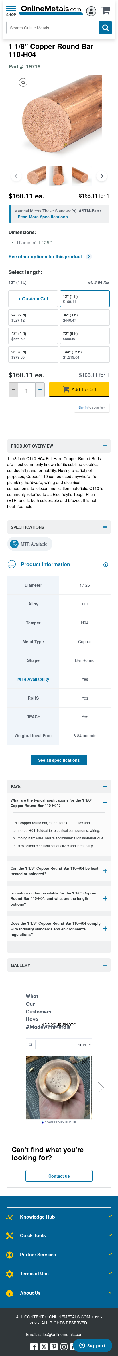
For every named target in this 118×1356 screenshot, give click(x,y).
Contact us (59, 1176)
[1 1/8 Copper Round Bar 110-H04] (36, 176)
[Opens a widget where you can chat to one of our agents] (92, 1346)
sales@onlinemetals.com (61, 1334)
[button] (107, 12)
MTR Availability (33, 679)
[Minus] (13, 389)
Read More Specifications (43, 217)
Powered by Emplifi (61, 1122)
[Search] (105, 27)
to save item (91, 407)
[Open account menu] (91, 10)
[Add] (40, 389)
